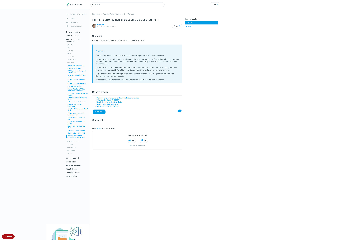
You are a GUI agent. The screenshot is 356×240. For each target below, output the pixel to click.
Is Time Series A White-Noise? (77, 102)
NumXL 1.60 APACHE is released (107, 104)
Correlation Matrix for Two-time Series (77, 98)
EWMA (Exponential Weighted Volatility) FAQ (77, 71)
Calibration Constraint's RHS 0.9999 (76, 122)
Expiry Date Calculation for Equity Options (78, 94)
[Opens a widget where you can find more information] (8, 236)
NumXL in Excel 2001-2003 (76, 133)
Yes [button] (132, 141)
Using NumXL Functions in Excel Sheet (78, 109)
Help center (96, 14)
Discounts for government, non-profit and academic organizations (118, 98)
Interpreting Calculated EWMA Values (77, 76)
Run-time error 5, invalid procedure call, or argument (75, 136)
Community (74, 22)
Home (72, 18)
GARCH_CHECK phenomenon (77, 84)
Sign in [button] (214, 4)
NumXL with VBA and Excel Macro (76, 127)
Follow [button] (176, 26)
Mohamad (100, 25)
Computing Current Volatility (76, 130)
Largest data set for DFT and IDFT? (76, 80)
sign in (99, 128)
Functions (131, 14)
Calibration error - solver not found (76, 118)
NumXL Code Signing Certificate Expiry (109, 102)
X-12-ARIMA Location (74, 86)
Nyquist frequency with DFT (76, 65)
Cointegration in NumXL (75, 68)
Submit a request (75, 26)
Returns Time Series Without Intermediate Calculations (76, 90)
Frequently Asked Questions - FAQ (114, 14)
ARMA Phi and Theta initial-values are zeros (76, 114)
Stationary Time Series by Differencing (75, 105)
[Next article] (180, 111)
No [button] (145, 141)
